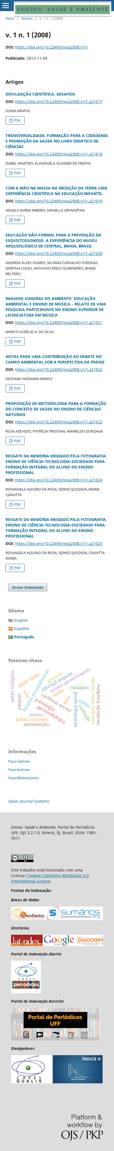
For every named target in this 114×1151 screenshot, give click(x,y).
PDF (17, 120)
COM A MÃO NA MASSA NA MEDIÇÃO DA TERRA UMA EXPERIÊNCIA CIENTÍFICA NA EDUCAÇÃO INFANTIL (56, 190)
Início (10, 18)
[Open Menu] (5, 5)
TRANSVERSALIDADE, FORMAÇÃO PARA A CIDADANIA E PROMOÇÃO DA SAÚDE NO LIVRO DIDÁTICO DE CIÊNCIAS (57, 141)
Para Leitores (19, 761)
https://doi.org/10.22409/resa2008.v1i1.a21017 (58, 101)
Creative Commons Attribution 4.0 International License (50, 878)
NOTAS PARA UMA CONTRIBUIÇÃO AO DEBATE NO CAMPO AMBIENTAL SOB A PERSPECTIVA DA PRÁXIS (55, 359)
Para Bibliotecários (23, 777)
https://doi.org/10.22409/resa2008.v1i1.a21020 (58, 253)
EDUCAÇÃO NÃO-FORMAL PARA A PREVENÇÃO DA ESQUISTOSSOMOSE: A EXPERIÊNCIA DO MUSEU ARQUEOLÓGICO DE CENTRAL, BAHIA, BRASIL (53, 240)
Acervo (27, 18)
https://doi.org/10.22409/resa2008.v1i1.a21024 (58, 480)
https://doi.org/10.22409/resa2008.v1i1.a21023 (58, 422)
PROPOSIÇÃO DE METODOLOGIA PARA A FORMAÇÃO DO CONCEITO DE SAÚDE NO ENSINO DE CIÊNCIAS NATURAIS (56, 409)
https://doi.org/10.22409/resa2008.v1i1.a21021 (58, 322)
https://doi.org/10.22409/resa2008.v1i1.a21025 (58, 543)
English (21, 620)
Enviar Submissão (27, 587)
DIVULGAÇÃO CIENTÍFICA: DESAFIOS (40, 94)
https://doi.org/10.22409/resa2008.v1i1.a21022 (58, 369)
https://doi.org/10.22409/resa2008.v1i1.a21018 (58, 154)
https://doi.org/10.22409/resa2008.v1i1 (51, 47)
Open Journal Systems (28, 801)
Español (21, 628)
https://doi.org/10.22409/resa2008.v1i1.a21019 (58, 201)
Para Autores (19, 769)
